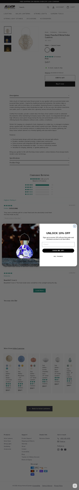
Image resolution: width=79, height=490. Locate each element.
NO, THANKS (58, 256)
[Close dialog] (74, 226)
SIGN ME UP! (58, 250)
